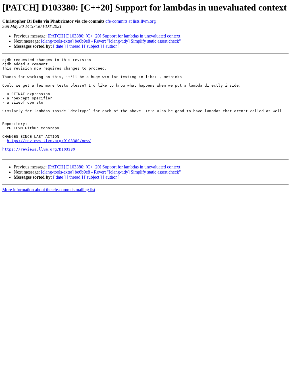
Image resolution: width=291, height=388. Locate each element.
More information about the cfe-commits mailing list (48, 189)
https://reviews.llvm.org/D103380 (38, 149)
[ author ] (111, 46)
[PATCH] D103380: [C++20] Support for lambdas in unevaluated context (114, 36)
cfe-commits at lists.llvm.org (130, 21)
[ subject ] (93, 46)
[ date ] (59, 46)
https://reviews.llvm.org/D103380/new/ (49, 141)
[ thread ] (75, 46)
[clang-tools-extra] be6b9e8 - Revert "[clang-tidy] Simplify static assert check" (111, 41)
